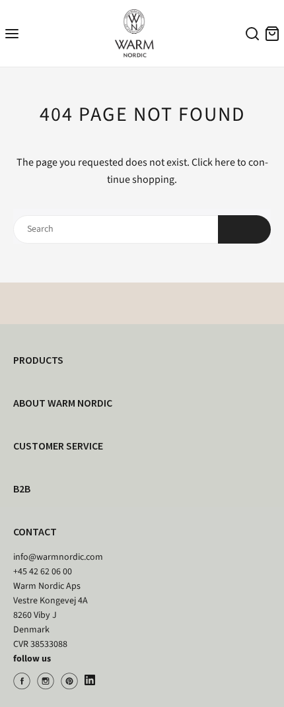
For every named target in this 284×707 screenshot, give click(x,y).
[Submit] (244, 229)
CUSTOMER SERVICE (58, 445)
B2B (21, 488)
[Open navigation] (12, 33)
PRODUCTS (38, 359)
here (225, 162)
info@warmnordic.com (58, 557)
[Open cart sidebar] (272, 33)
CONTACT (35, 531)
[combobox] (250, 35)
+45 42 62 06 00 (42, 571)
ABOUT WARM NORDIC (62, 402)
